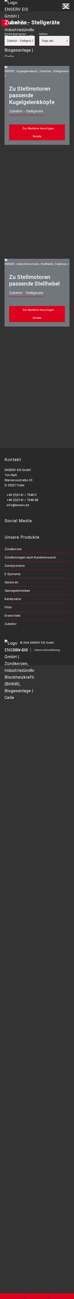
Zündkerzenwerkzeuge (24, 734)
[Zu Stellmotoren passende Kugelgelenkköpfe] (37, 71)
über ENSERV (18, 1189)
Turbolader (15, 1090)
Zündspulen (16, 774)
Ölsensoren (15, 952)
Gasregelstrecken (17, 590)
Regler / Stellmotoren (23, 991)
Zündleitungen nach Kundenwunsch (30, 557)
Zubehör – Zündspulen (24, 823)
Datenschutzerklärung (47, 650)
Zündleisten (16, 793)
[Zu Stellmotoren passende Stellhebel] (37, 262)
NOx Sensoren (17, 942)
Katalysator (13, 599)
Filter (8, 607)
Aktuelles (14, 1209)
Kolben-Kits (15, 1100)
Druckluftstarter (19, 1119)
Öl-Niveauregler (18, 863)
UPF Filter (14, 1050)
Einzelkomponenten (22, 1080)
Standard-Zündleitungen (25, 784)
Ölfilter (12, 1031)
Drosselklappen (18, 981)
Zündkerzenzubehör (22, 744)
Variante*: (16, 156)
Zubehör (11, 624)
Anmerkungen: (19, 186)
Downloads (15, 1179)
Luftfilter (14, 1021)
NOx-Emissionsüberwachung (28, 843)
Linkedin (14, 1238)
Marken (43, 33)
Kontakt (13, 1218)
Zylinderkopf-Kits (20, 1110)
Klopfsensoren (18, 932)
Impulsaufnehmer (20, 912)
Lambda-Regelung (20, 873)
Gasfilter (13, 1040)
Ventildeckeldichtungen (25, 1070)
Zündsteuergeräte (21, 803)
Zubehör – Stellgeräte (24, 1139)
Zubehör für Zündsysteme (26, 1169)
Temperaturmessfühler (24, 922)
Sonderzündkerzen (21, 724)
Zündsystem (16, 813)
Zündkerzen (13, 549)
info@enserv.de (18, 505)
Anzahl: (15, 171)
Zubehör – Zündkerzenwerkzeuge (32, 1149)
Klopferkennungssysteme (26, 853)
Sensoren (11, 582)
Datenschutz (16, 1228)
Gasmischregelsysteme (24, 892)
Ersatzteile (12, 615)
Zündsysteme (15, 566)
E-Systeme (12, 574)
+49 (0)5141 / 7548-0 (21, 495)
